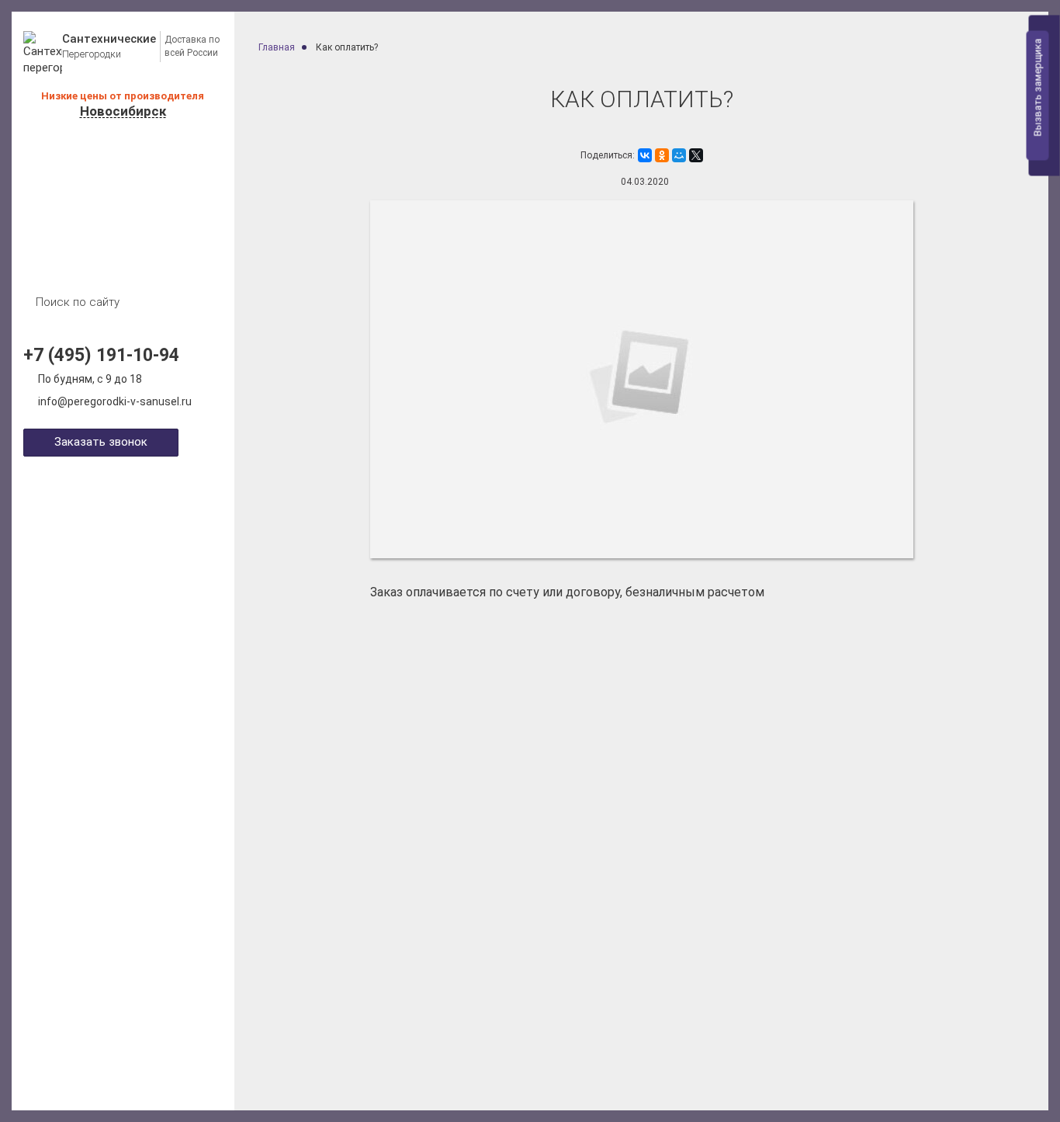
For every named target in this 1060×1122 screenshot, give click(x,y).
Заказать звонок (100, 442)
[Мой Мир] (679, 155)
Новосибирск (123, 111)
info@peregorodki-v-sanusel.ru (115, 401)
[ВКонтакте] (645, 155)
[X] (696, 155)
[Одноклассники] (662, 155)
